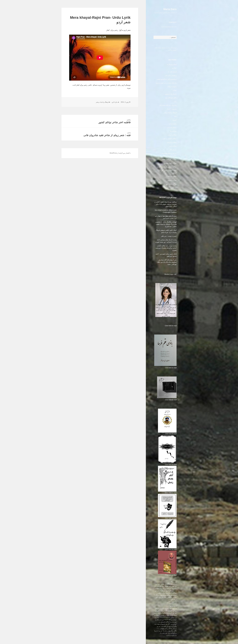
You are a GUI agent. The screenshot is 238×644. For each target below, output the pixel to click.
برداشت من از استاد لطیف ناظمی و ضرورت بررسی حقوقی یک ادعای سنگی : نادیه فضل (166, 204)
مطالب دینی (173, 146)
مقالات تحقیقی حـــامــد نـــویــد (167, 167)
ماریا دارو (115, 102)
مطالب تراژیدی (172, 142)
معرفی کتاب (173, 150)
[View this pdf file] (164, 325)
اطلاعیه (174, 68)
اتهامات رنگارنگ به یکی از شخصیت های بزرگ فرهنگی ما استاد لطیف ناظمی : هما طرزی (166, 224)
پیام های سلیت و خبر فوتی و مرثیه (166, 83)
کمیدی (175, 120)
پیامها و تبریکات (172, 86)
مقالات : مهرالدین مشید (169, 159)
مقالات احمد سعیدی (170, 163)
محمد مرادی (173, 124)
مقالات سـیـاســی (171, 176)
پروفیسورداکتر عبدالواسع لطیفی (167, 79)
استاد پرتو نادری (172, 64)
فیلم (175, 116)
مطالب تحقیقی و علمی (169, 138)
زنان (175, 101)
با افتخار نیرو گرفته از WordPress (120, 153)
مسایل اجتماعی (172, 127)
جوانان (175, 90)
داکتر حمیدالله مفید (171, 98)
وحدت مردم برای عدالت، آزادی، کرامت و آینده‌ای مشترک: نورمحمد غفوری (166, 248)
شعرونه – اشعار (172, 109)
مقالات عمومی (172, 180)
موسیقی (174, 187)
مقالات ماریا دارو (171, 184)
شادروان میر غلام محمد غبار (168, 105)
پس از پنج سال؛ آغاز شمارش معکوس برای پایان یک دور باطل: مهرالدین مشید (167, 262)
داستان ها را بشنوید (171, 94)
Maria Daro (170, 9)
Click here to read (171, 325)
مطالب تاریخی (172, 135)
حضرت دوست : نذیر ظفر (169, 236)
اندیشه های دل (172, 72)
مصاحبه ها (173, 131)
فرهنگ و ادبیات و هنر (170, 112)
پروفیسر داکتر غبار (171, 75)
